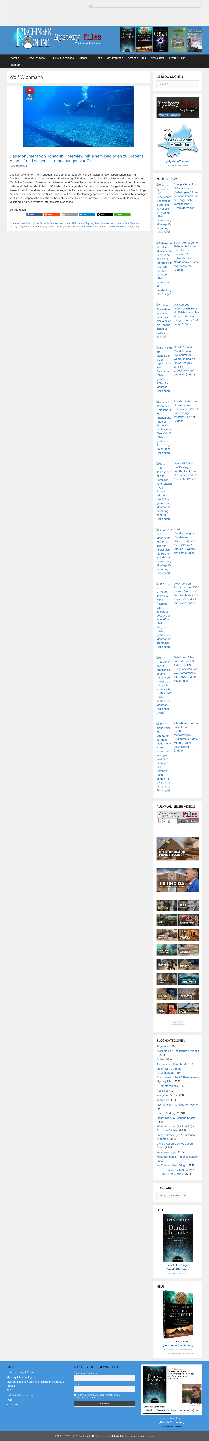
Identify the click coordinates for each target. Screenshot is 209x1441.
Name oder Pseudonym (85, 1373)
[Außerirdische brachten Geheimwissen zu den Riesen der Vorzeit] (167, 964)
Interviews (41, 226)
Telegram (15, 64)
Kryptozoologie (169, 1085)
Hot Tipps (162, 1090)
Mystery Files (177, 57)
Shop (99, 57)
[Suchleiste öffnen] (198, 64)
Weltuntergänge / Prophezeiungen (177, 1156)
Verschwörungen (167, 1152)
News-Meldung (55, 226)
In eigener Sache (25, 226)
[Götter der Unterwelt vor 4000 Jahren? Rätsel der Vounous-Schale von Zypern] (188, 920)
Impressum (13, 1404)
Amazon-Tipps (137, 57)
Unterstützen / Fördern (21, 1372)
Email (76, 1384)
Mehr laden (178, 1022)
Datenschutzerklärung (20, 1395)
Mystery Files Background (22, 1377)
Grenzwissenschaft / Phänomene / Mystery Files (75, 223)
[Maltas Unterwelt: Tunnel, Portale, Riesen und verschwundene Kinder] (188, 935)
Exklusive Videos (63, 57)
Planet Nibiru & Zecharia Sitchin (176, 1117)
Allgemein (163, 1046)
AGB (9, 1399)
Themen (14, 57)
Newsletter (157, 57)
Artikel (160, 1059)
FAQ (9, 1390)
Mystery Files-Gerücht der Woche (177, 1104)
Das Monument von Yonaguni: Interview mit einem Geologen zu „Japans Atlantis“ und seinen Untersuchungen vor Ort (77, 158)
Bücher (83, 57)
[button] (34, 214)
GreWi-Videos (36, 57)
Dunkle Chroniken (178, 1269)
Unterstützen (115, 57)
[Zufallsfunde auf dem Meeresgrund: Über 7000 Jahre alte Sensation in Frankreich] (167, 950)
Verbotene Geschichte (177, 1345)
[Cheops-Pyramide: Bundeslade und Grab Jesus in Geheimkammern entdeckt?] (188, 950)
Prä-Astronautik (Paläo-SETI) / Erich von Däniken (90, 226)
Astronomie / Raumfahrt (171, 1064)
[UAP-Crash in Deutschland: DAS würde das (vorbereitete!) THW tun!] (188, 1008)
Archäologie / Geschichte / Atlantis (31, 223)
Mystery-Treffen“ (178, 161)
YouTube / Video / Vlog (128, 226)
